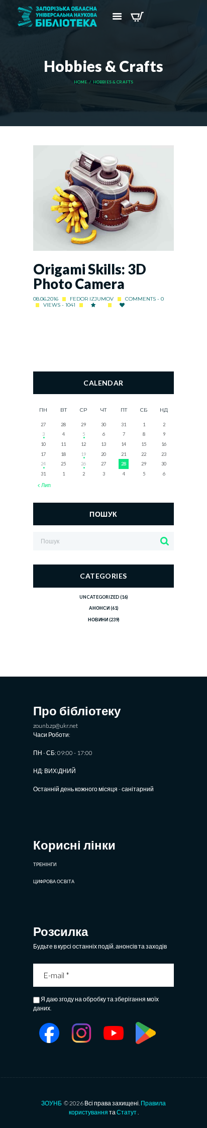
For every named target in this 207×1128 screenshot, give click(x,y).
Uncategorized (99, 597)
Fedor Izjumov (92, 299)
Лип (46, 485)
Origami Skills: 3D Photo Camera (89, 276)
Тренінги (44, 864)
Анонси (99, 608)
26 (83, 463)
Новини (98, 619)
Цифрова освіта (53, 881)
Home (80, 82)
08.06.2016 (45, 299)
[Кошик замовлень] (137, 16)
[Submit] (167, 975)
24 (43, 463)
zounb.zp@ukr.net (55, 725)
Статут (127, 1112)
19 (83, 454)
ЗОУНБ (51, 1103)
